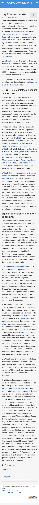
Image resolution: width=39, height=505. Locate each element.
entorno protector (8, 175)
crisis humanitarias (17, 266)
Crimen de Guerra (19, 476)
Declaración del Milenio (20, 165)
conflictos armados (23, 231)
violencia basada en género (12, 223)
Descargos (20, 491)
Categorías (7, 476)
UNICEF (19, 138)
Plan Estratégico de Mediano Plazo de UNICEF (17, 146)
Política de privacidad (8, 491)
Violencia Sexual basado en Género (17, 479)
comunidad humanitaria (11, 407)
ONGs (7, 61)
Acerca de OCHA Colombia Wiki (11, 493)
